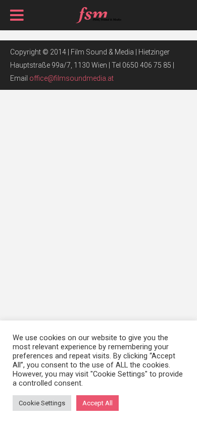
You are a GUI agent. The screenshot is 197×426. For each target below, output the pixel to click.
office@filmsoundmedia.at (71, 78)
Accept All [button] (97, 403)
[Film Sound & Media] (99, 14)
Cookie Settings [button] (42, 403)
